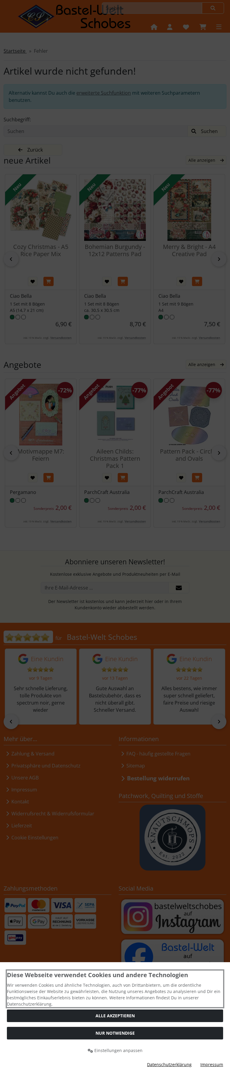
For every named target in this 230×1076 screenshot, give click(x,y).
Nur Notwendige (115, 1033)
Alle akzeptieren (115, 1015)
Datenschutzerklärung (169, 1064)
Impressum (211, 1064)
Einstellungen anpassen (118, 1050)
